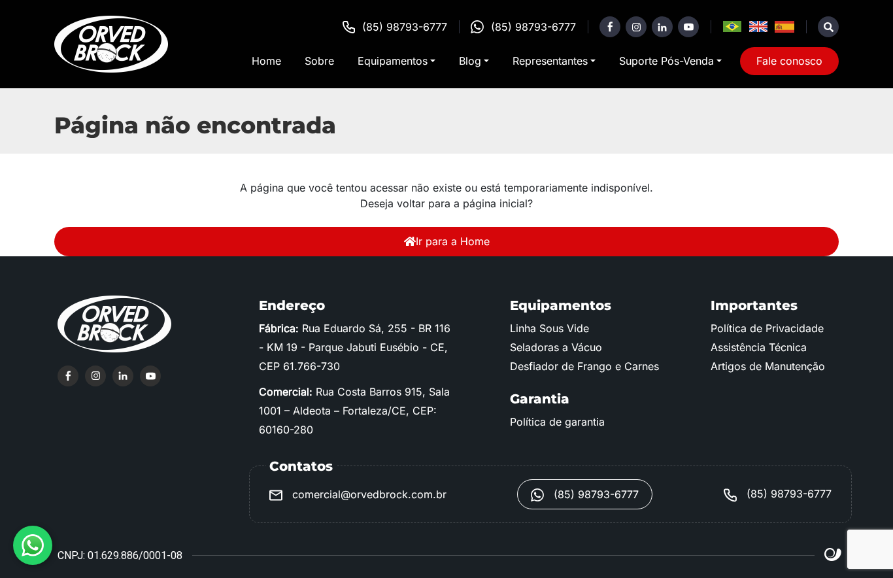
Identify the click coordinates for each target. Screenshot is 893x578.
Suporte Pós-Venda (666, 60)
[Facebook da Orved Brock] (609, 26)
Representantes (550, 60)
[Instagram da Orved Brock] (636, 26)
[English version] (758, 27)
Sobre (319, 60)
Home (266, 60)
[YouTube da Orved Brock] (688, 26)
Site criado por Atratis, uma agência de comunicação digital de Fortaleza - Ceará (833, 555)
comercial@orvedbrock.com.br (367, 494)
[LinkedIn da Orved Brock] (662, 26)
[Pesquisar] (828, 26)
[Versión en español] (784, 27)
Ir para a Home (453, 241)
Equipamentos (393, 60)
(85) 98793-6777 (404, 26)
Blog (470, 60)
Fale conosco (789, 60)
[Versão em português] (732, 27)
